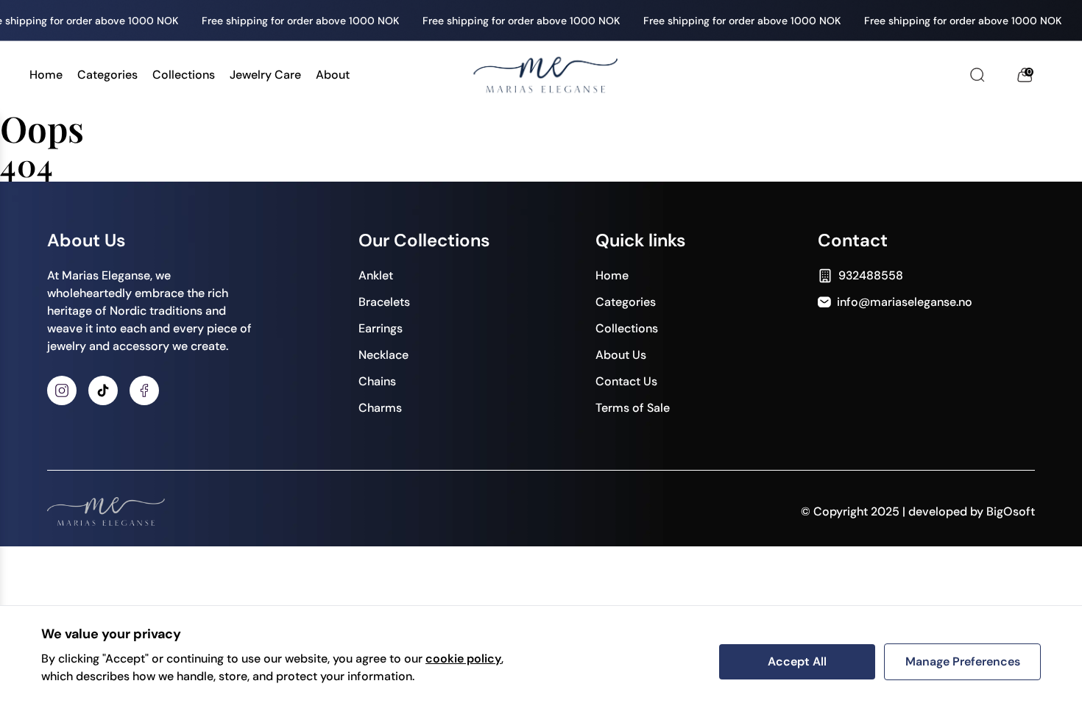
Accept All (797, 661)
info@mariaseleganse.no (904, 302)
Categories (107, 74)
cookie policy (463, 658)
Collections (183, 74)
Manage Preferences (962, 661)
